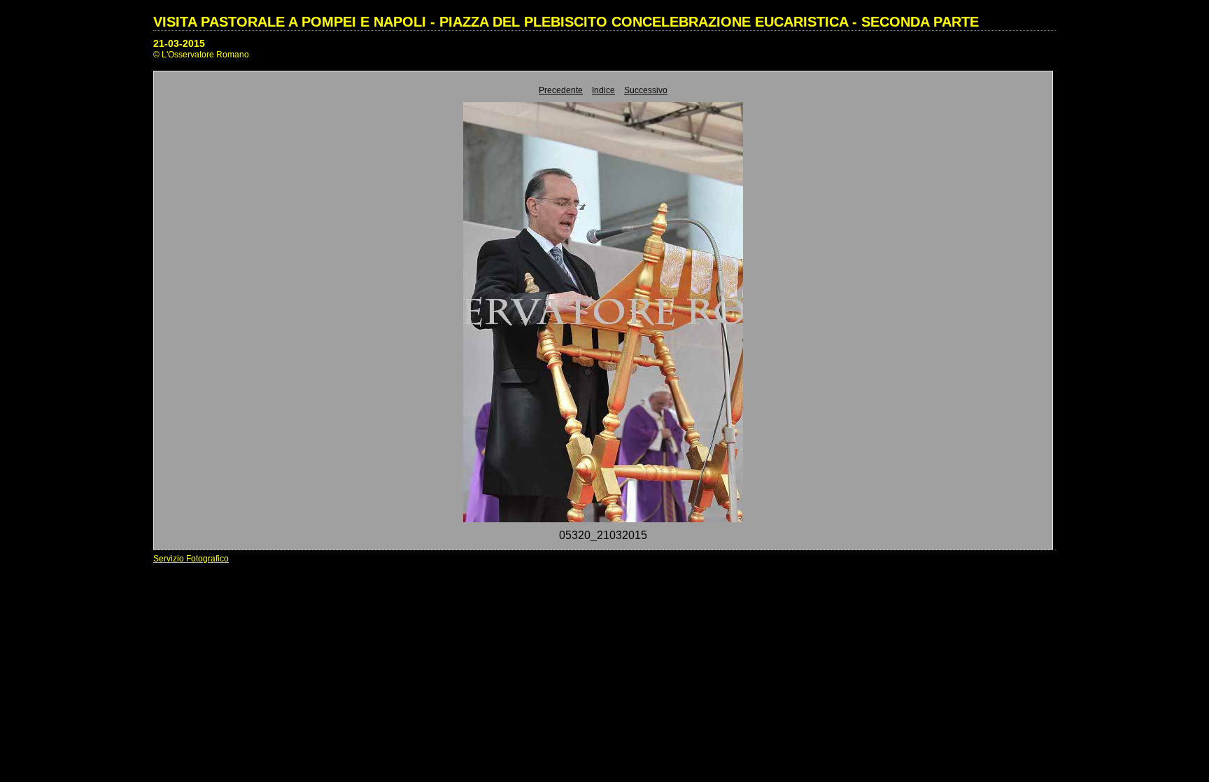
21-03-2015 (179, 43)
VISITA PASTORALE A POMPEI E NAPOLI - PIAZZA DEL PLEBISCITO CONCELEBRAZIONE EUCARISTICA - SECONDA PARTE (566, 21)
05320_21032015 (603, 535)
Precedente (561, 90)
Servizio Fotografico (191, 559)
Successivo (645, 90)
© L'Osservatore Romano (201, 55)
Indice (603, 90)
